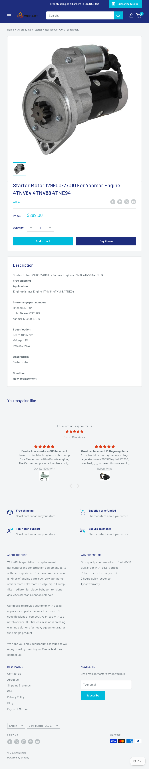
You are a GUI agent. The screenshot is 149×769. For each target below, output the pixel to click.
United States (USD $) (40, 725)
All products (24, 29)
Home (10, 29)
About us (13, 679)
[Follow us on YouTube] (37, 741)
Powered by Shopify (18, 757)
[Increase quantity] (50, 227)
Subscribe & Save (128, 3)
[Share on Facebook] (112, 201)
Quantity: (19, 227)
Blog (10, 703)
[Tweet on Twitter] (126, 201)
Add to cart (43, 241)
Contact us (14, 673)
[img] (74, 431)
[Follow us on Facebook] (9, 741)
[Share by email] (133, 201)
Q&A (10, 691)
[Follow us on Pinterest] (30, 741)
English (13, 725)
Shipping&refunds (19, 685)
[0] (138, 15)
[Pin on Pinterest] (119, 201)
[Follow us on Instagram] (23, 741)
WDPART (18, 201)
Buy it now (106, 241)
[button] (71, 485)
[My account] (131, 15)
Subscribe (92, 695)
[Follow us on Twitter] (16, 741)
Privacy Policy (15, 697)
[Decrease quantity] (31, 227)
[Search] (118, 15)
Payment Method (18, 709)
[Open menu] (9, 15)
